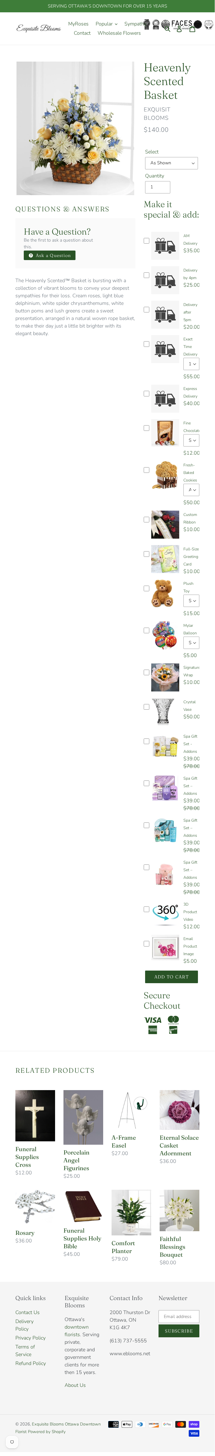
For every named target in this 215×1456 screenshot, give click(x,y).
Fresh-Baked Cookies (190, 472)
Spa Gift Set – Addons (190, 786)
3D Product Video (190, 912)
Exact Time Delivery (190, 346)
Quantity (154, 175)
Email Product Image (190, 946)
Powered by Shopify (47, 1431)
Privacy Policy (30, 1338)
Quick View (165, 261)
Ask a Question (52, 255)
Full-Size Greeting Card (191, 556)
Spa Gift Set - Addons (190, 744)
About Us (75, 1385)
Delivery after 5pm (190, 312)
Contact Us (27, 1312)
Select (152, 151)
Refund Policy (30, 1363)
